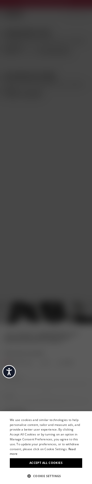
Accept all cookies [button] (46, 463)
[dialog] (46, 447)
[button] (46, 475)
